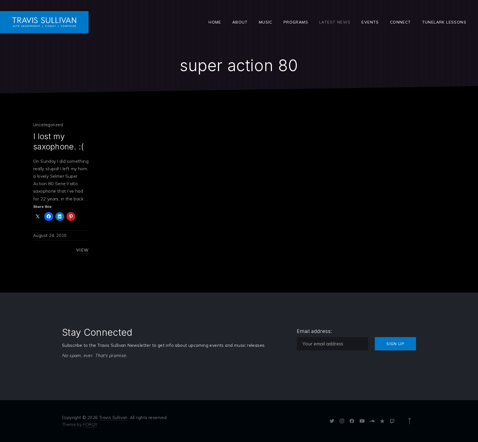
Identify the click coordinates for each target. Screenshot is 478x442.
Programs (296, 22)
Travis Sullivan (113, 417)
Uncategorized (48, 124)
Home (215, 22)
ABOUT (240, 22)
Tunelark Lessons (444, 22)
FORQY (90, 424)
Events (370, 22)
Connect (400, 22)
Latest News (334, 22)
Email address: (314, 331)
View (82, 250)
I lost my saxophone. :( (58, 141)
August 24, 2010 (50, 235)
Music (265, 22)
